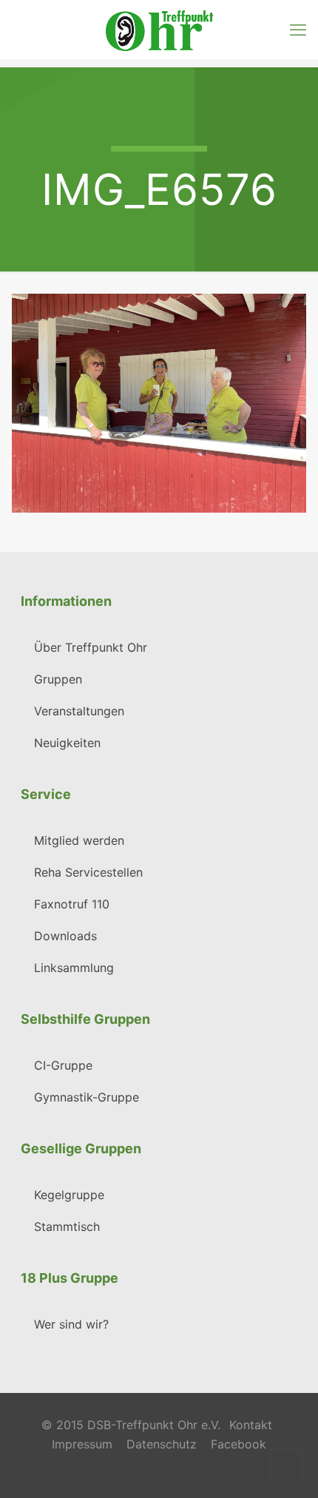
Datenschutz (161, 1444)
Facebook (238, 1444)
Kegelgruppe (69, 1194)
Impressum (82, 1444)
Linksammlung (74, 967)
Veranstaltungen (79, 711)
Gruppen (58, 679)
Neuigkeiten (67, 742)
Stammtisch (67, 1226)
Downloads (65, 935)
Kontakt (250, 1424)
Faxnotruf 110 (71, 904)
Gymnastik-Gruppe (86, 1097)
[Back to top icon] (286, 1466)
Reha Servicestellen (88, 872)
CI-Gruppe (63, 1065)
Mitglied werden (79, 840)
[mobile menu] (298, 29)
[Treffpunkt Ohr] (159, 29)
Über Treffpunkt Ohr (90, 647)
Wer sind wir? (71, 1324)
